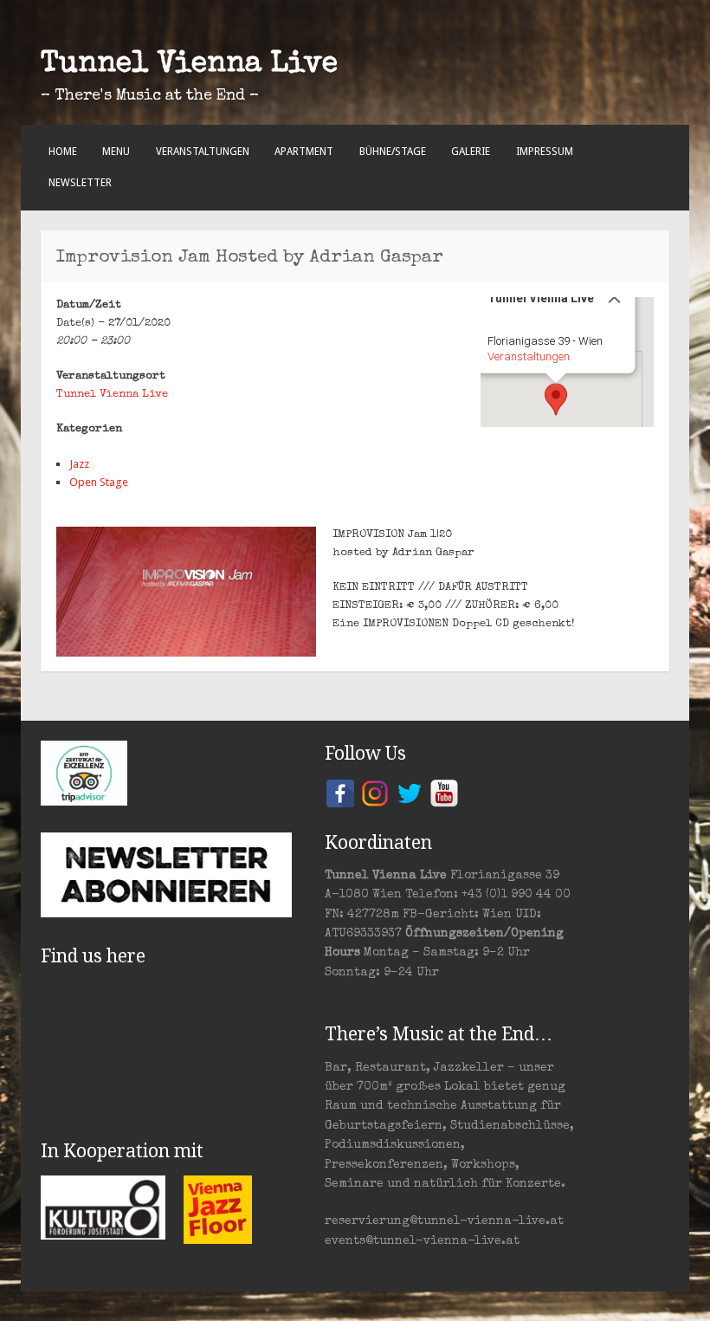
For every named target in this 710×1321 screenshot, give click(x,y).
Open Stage (98, 482)
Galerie (470, 152)
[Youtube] (444, 792)
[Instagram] (374, 792)
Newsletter (80, 183)
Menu (116, 152)
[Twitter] (409, 792)
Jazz (79, 463)
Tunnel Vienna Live (189, 65)
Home (62, 152)
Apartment (303, 152)
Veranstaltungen (202, 152)
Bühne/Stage (392, 152)
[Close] (615, 297)
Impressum (544, 152)
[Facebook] (340, 792)
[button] (556, 399)
